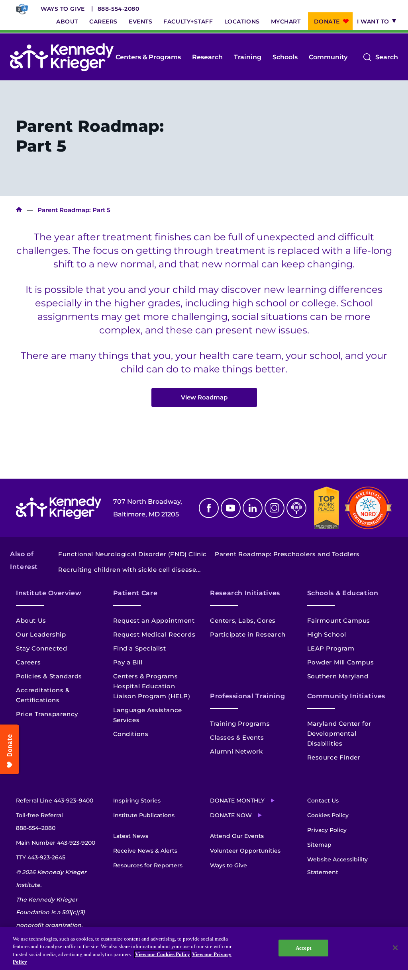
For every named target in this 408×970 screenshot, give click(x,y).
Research (207, 57)
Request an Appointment (154, 620)
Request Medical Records (154, 634)
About (67, 21)
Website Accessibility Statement (337, 866)
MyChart (286, 21)
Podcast (296, 508)
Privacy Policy (327, 830)
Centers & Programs (148, 57)
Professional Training (247, 696)
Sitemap (319, 844)
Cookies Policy (328, 815)
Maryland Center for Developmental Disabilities (339, 733)
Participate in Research (248, 634)
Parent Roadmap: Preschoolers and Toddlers (287, 554)
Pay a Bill (128, 662)
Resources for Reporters (147, 865)
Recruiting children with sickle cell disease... (129, 569)
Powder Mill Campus (340, 662)
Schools (285, 57)
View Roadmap (204, 397)
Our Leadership (41, 634)
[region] (204, 948)
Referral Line (54, 800)
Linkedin (253, 508)
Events (140, 21)
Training (247, 57)
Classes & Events (237, 737)
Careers (103, 21)
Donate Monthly (237, 800)
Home (19, 210)
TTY (40, 857)
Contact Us (323, 800)
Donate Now (231, 815)
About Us (31, 620)
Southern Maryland (338, 676)
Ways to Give (63, 8)
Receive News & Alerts (145, 850)
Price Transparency (47, 714)
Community (328, 57)
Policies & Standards (49, 676)
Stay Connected (41, 648)
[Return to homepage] (62, 57)
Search (386, 58)
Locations (242, 21)
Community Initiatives (346, 696)
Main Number (55, 842)
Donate (327, 21)
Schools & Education (343, 593)
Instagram (274, 508)
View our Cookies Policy (162, 954)
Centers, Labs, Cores (243, 620)
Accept (303, 948)
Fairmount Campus (339, 620)
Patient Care (135, 593)
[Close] (395, 947)
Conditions (131, 734)
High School (327, 634)
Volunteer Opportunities (245, 850)
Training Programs (240, 723)
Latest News (130, 835)
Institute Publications (144, 815)
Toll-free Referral (39, 822)
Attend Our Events (237, 835)
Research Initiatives (245, 593)
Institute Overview (49, 593)
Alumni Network (236, 751)
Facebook (209, 508)
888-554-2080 (118, 8)
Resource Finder (334, 757)
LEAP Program (331, 648)
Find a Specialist (139, 648)
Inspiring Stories (137, 800)
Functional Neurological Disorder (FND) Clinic (132, 554)
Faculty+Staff (188, 21)
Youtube (231, 508)
